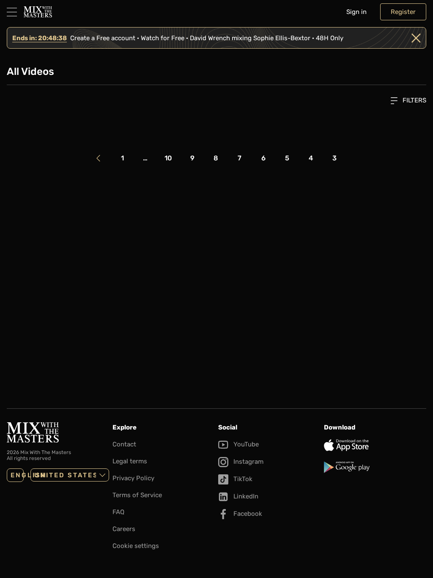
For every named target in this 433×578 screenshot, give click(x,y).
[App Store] (375, 445)
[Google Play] (375, 467)
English (17, 475)
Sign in (356, 12)
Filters (413, 100)
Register (403, 12)
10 (168, 158)
